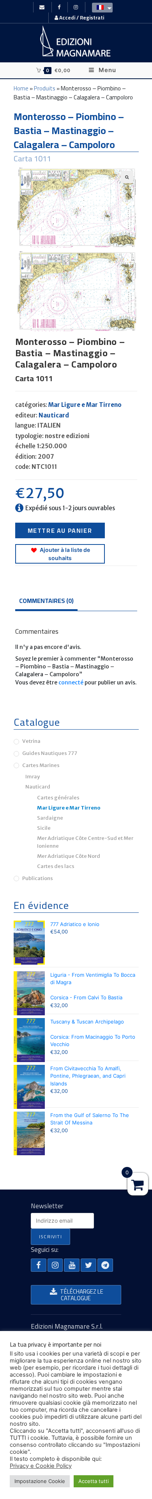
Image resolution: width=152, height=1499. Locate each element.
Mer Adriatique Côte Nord (68, 856)
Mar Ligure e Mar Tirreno (85, 404)
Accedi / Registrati (81, 17)
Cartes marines (41, 765)
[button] (38, 1265)
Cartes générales (58, 797)
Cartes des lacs (55, 866)
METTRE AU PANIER (60, 530)
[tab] (76, 601)
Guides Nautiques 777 (49, 753)
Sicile (44, 828)
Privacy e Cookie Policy (41, 1465)
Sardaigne (50, 818)
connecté (70, 682)
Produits (44, 88)
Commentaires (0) (46, 600)
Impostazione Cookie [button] (39, 1481)
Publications (37, 878)
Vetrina (31, 741)
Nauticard (54, 415)
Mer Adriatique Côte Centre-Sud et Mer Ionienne (85, 842)
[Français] (100, 7)
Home (21, 88)
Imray (32, 776)
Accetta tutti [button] (93, 1481)
